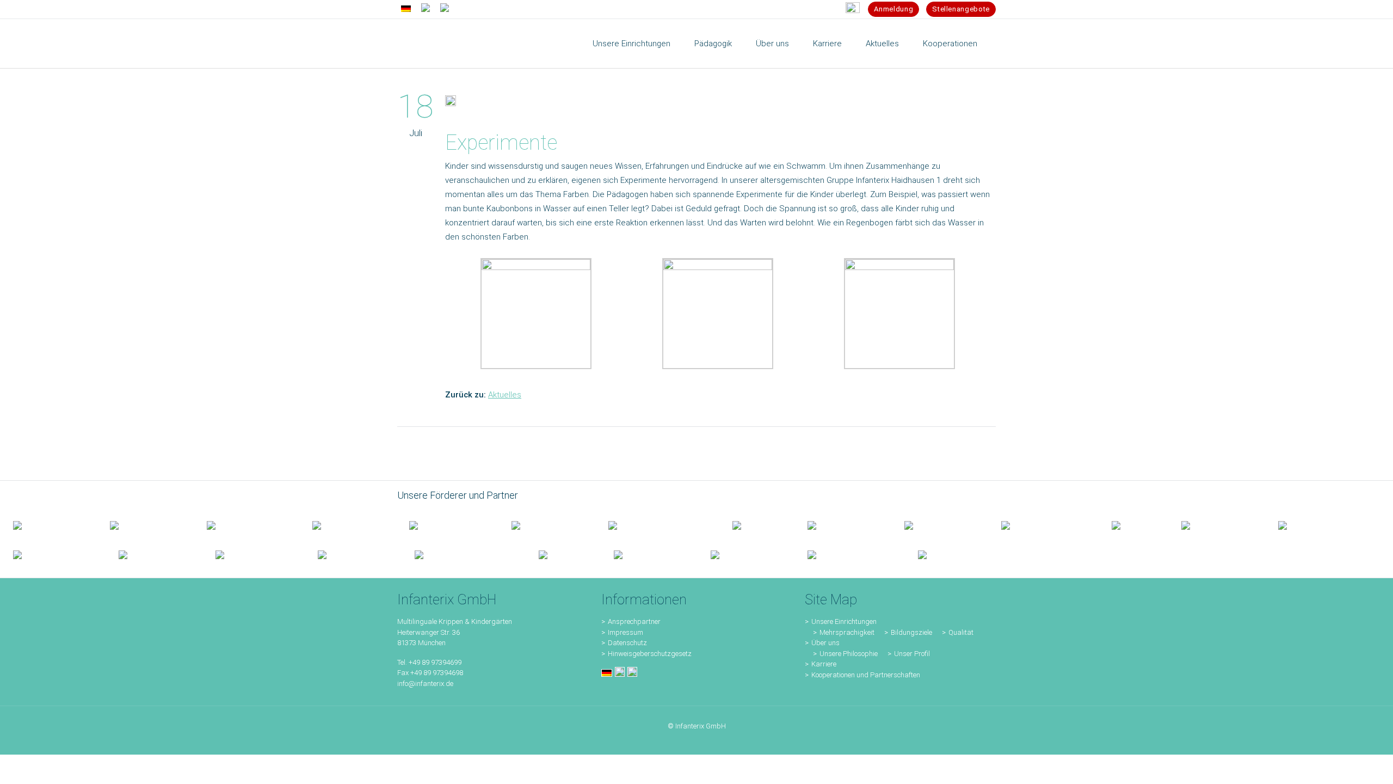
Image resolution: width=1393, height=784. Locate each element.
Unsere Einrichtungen (844, 621)
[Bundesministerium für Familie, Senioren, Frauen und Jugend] (48, 525)
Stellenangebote (961, 9)
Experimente (501, 143)
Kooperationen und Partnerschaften (865, 675)
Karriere (823, 664)
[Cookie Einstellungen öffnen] (24, 770)
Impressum (625, 632)
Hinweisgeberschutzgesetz (650, 654)
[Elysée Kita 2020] (546, 525)
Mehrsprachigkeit (846, 632)
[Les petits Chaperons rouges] (939, 525)
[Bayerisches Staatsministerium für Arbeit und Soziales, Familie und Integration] (145, 525)
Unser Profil (912, 654)
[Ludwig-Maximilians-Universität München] (843, 525)
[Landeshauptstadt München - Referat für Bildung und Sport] (246, 525)
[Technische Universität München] (756, 525)
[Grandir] (1043, 525)
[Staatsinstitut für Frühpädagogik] (347, 525)
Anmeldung (893, 9)
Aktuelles (504, 395)
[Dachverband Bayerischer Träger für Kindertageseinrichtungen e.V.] (1133, 525)
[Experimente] (450, 103)
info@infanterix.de (425, 683)
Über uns (825, 643)
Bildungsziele (911, 632)
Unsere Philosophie (848, 654)
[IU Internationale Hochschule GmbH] (447, 525)
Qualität (960, 632)
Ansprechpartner (634, 621)
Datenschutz (627, 643)
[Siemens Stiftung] (657, 525)
